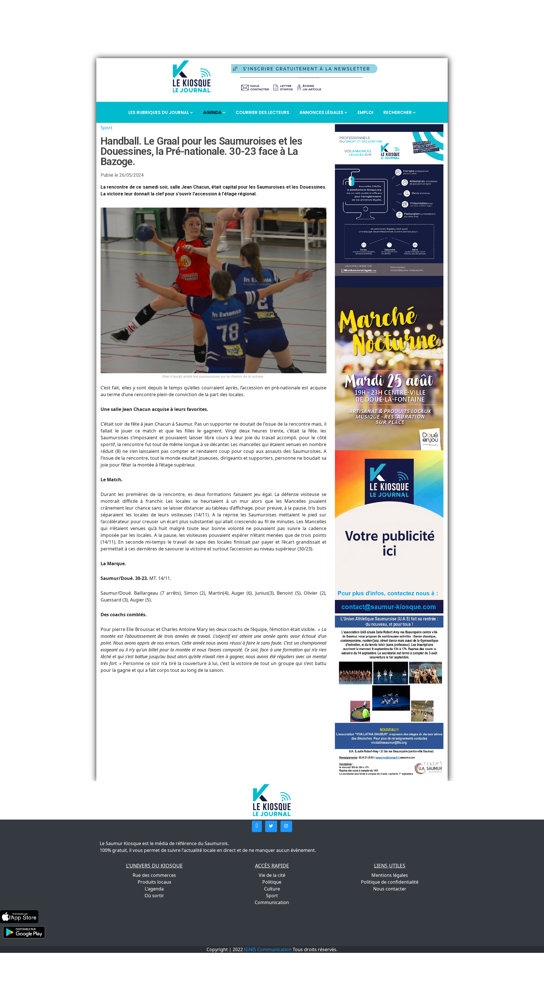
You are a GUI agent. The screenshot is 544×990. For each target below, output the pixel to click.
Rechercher (398, 112)
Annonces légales (322, 112)
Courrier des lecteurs (262, 112)
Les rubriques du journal (159, 112)
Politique (271, 882)
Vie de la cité (272, 875)
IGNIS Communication (268, 949)
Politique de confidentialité (389, 882)
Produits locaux (154, 882)
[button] (257, 826)
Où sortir (154, 895)
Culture (272, 889)
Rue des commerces (154, 875)
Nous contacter (389, 889)
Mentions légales (389, 875)
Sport (106, 127)
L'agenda (154, 889)
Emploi (365, 112)
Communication (272, 902)
